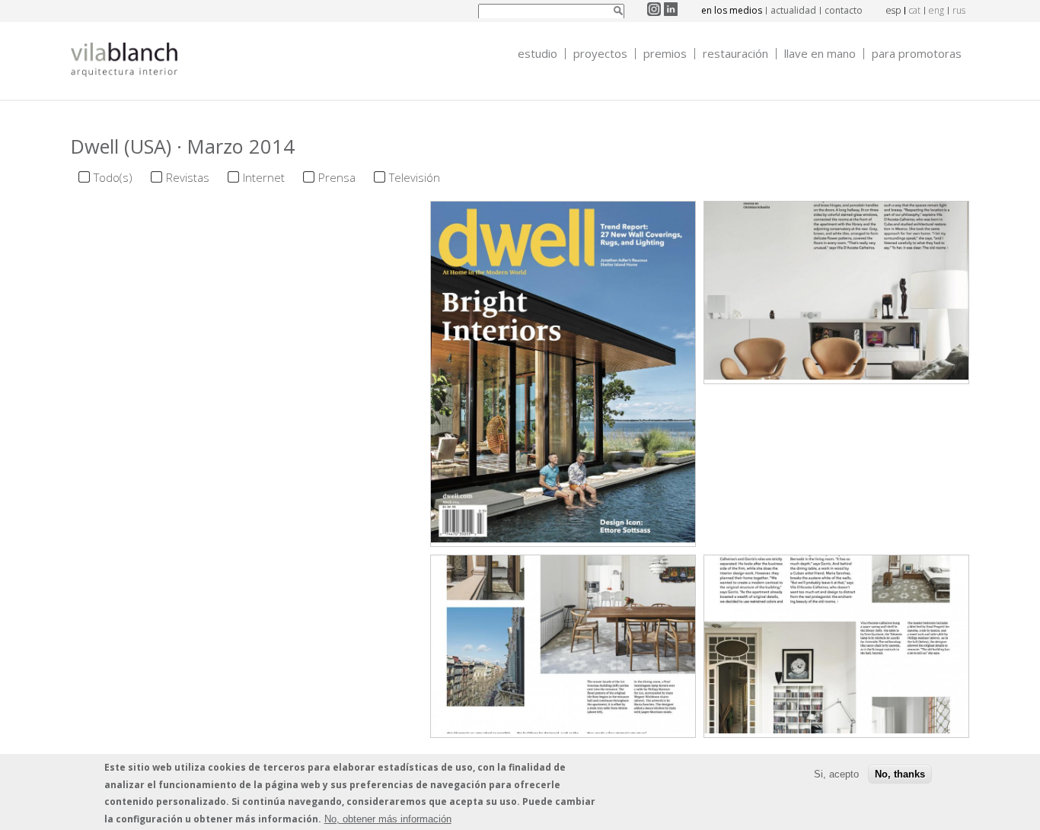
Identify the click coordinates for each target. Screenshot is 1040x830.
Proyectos (600, 53)
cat (914, 10)
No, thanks (900, 773)
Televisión (414, 177)
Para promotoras (917, 53)
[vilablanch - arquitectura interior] (124, 62)
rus (958, 10)
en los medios (731, 10)
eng (936, 10)
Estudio (537, 53)
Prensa (337, 177)
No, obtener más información (387, 818)
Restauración (735, 53)
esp (893, 10)
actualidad (793, 10)
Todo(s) (113, 177)
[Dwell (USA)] (563, 537)
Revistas (187, 177)
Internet (264, 177)
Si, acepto (836, 773)
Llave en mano (820, 53)
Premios (665, 53)
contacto (844, 10)
